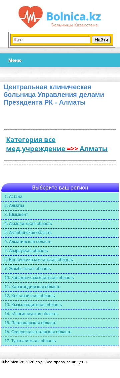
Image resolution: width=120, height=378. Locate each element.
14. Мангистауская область (31, 314)
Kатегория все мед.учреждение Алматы (57, 144)
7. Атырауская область (26, 250)
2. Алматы (14, 205)
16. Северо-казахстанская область (37, 332)
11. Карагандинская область (32, 286)
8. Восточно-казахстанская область (38, 259)
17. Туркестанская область (30, 341)
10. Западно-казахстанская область (39, 277)
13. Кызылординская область (33, 304)
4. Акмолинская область (28, 223)
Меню (15, 60)
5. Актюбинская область (28, 232)
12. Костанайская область (29, 295)
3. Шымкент (16, 214)
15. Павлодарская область (30, 323)
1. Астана (13, 196)
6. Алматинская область (27, 241)
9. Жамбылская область (27, 268)
